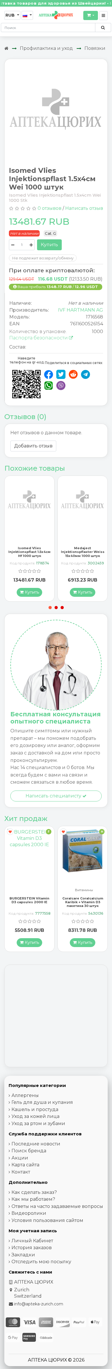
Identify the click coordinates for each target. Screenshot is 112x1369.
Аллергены (25, 1095)
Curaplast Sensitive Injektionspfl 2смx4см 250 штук (29, 552)
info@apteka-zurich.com (38, 1304)
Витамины (31, 890)
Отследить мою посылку (41, 1261)
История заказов (31, 1247)
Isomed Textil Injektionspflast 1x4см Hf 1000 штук (83, 552)
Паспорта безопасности (39, 338)
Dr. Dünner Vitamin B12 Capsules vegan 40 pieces (82, 902)
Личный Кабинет (32, 1240)
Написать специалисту (54, 796)
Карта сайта (25, 1164)
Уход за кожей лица (35, 1116)
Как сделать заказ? (34, 1192)
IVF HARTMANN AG (80, 310)
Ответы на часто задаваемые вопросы (57, 1206)
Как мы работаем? (33, 1199)
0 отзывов (49, 208)
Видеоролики (28, 1213)
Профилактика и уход (46, 48)
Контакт (20, 1172)
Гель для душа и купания (42, 1102)
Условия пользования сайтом (47, 1220)
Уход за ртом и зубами (38, 1123)
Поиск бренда (28, 1150)
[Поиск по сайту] (103, 27)
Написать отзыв (84, 208)
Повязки (94, 48)
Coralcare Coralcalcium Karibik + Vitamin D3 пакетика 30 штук (29, 902)
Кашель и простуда (34, 1109)
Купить (49, 244)
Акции (19, 1158)
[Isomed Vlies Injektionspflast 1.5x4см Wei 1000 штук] (56, 110)
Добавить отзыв (33, 446)
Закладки (23, 1254)
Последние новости (35, 1144)
